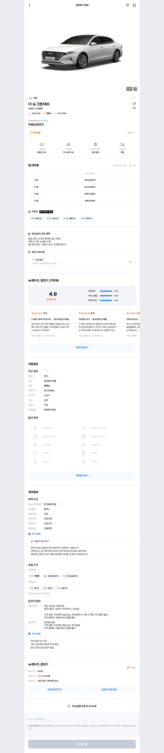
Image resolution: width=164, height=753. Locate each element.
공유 (134, 108)
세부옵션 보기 (82, 475)
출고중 (83, 744)
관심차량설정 (127, 5)
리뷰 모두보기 (82, 347)
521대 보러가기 (55, 689)
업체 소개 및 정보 (109, 689)
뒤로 (29, 5)
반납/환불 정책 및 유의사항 (84, 706)
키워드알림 (134, 5)
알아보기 (131, 133)
